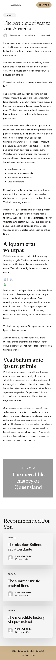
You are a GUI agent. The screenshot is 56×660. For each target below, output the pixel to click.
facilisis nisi (27, 66)
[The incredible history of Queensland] (28, 622)
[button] (4, 5)
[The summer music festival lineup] (28, 585)
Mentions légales (28, 655)
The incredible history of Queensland (28, 478)
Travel (9, 15)
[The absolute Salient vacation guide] (28, 549)
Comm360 (40, 651)
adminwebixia (14, 35)
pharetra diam (10, 118)
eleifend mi (35, 388)
